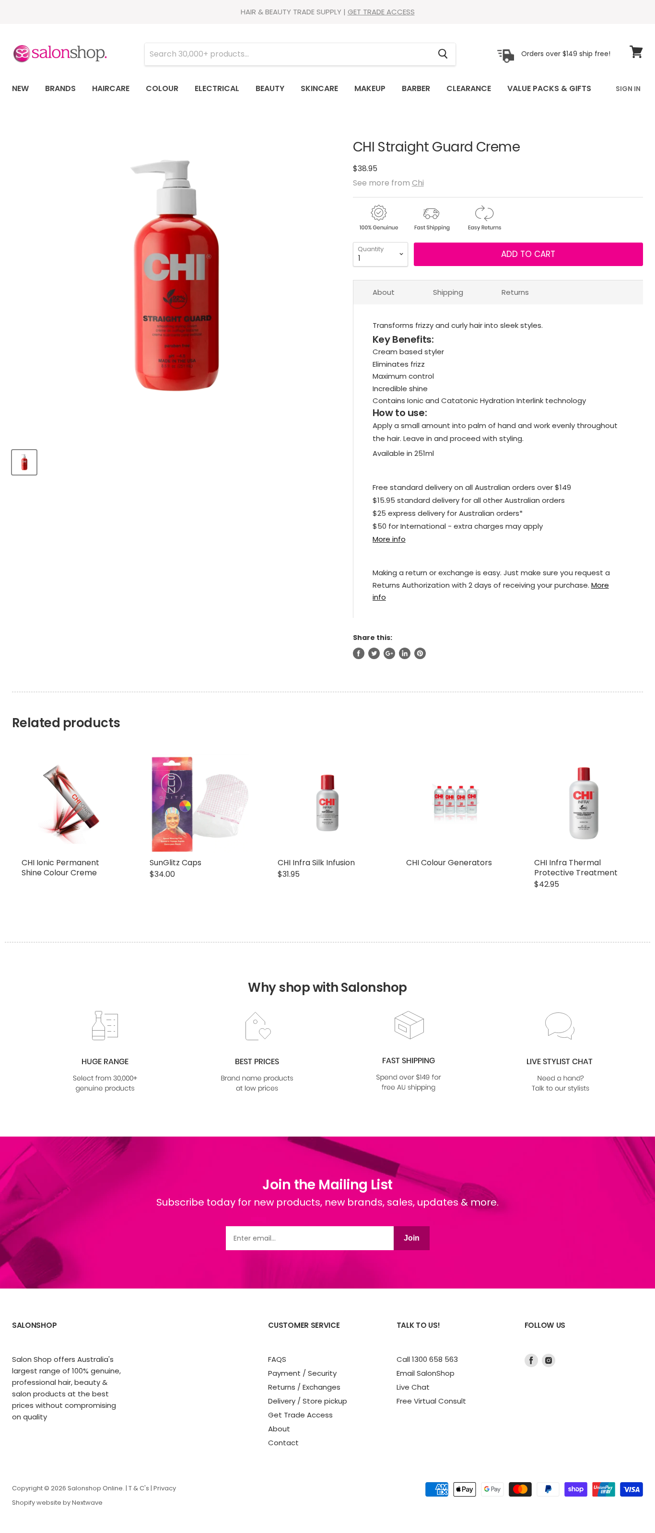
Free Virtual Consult (431, 1401)
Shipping (448, 292)
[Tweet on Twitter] (374, 653)
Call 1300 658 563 (427, 1359)
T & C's (139, 1488)
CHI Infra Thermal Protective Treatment (576, 867)
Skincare (319, 88)
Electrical (217, 88)
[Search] (443, 54)
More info (389, 539)
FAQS (277, 1359)
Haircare (110, 88)
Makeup (370, 88)
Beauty (270, 88)
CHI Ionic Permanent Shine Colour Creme (60, 867)
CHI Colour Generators (449, 862)
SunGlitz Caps (175, 862)
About (384, 292)
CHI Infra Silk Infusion (316, 862)
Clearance (468, 88)
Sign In (628, 88)
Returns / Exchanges (304, 1387)
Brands (60, 88)
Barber (416, 88)
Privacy (164, 1488)
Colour (162, 88)
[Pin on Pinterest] (420, 653)
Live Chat (413, 1387)
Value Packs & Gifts (549, 88)
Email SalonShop (426, 1373)
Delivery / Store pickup (307, 1401)
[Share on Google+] (389, 653)
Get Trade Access (300, 1415)
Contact (283, 1443)
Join (412, 1238)
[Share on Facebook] (358, 653)
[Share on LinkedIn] (404, 653)
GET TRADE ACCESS (381, 12)
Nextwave (87, 1502)
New (20, 88)
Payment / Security (302, 1373)
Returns (515, 292)
